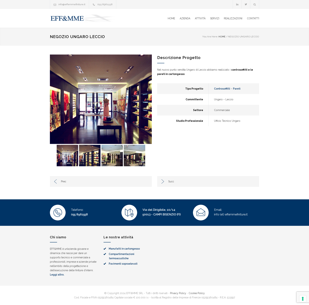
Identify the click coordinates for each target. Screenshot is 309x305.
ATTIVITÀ (200, 18)
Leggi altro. (57, 274)
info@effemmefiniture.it (71, 4)
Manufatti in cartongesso (124, 248)
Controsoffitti (222, 88)
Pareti (237, 88)
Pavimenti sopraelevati (123, 263)
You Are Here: (210, 36)
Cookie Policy (197, 293)
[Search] (254, 4)
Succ (171, 181)
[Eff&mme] (83, 18)
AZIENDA (185, 18)
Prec (63, 181)
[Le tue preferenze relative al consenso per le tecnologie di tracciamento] (302, 298)
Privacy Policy (178, 293)
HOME (171, 18)
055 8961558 (79, 214)
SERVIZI (214, 18)
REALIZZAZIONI (233, 18)
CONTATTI (253, 18)
